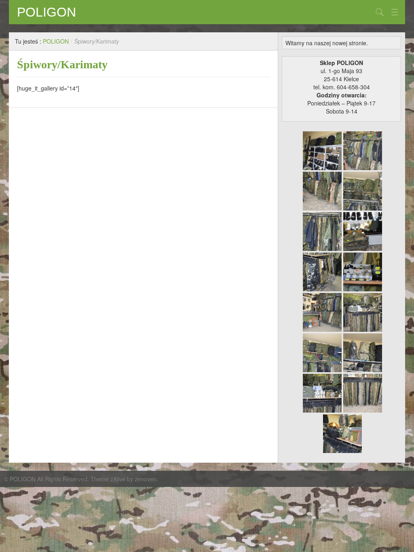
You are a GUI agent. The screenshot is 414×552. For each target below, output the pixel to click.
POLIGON (46, 12)
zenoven (145, 479)
